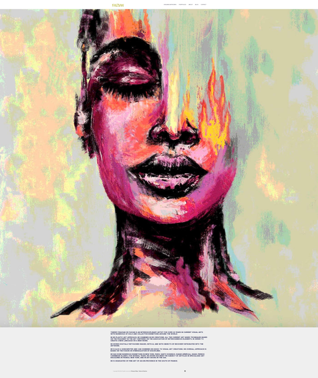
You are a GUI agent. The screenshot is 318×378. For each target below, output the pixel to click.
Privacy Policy (134, 371)
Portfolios (182, 4)
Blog (196, 4)
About (191, 4)
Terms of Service (143, 371)
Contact (203, 4)
